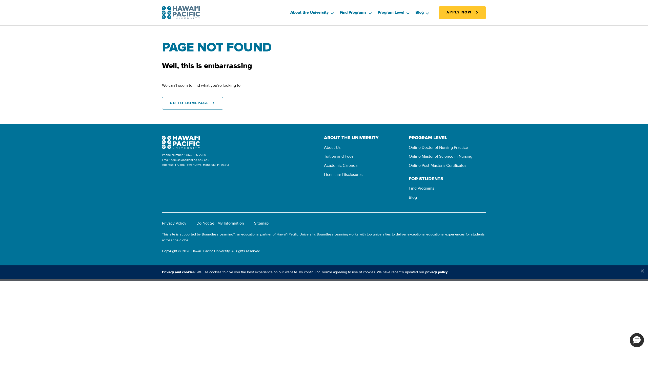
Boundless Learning (217, 234)
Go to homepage (189, 103)
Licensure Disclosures (343, 174)
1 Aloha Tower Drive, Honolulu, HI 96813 (202, 165)
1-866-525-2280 (195, 155)
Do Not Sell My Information (220, 223)
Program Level (391, 12)
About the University (309, 12)
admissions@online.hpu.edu (190, 160)
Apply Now (459, 12)
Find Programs (353, 12)
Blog (419, 12)
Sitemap (261, 223)
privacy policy (436, 272)
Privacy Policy (174, 223)
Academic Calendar (341, 165)
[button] (637, 340)
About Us (332, 147)
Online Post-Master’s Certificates (437, 165)
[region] (324, 272)
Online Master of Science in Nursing (440, 156)
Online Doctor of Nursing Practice (438, 147)
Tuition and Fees (338, 156)
